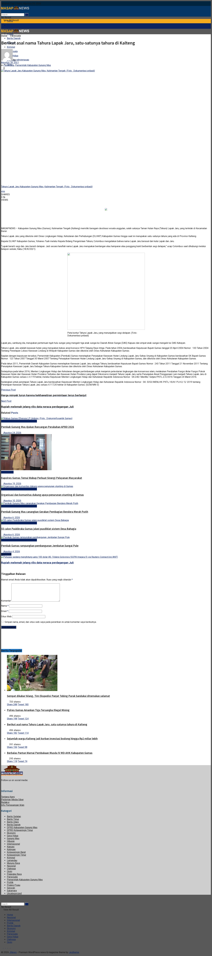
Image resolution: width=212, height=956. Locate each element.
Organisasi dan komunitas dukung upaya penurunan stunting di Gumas (42, 494)
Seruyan (11, 887)
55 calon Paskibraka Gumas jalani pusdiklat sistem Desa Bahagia (38, 528)
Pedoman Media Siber (12, 799)
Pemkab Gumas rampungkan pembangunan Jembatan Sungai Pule (39, 545)
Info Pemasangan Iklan (12, 805)
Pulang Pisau (13, 885)
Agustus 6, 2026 (11, 517)
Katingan (11, 849)
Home (10, 21)
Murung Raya (13, 863)
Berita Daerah (13, 38)
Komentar (6, 600)
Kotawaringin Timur (16, 855)
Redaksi (5, 802)
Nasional (11, 25)
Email (4, 611)
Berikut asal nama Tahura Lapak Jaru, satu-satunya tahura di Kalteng (47, 724)
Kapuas (10, 846)
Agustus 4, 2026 (11, 551)
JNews (13, 952)
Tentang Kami (8, 796)
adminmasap (22, 59)
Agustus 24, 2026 (12, 432)
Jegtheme (74, 952)
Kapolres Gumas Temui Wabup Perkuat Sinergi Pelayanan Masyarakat (41, 478)
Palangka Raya (14, 874)
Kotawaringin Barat (16, 852)
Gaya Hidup (12, 835)
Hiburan (11, 841)
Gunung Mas (7, 472)
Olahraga (11, 868)
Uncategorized (14, 893)
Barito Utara (13, 822)
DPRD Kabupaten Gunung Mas (22, 827)
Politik (10, 882)
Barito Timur (13, 819)
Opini (9, 871)
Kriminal (11, 47)
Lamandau (12, 860)
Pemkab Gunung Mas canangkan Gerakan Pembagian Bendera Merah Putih (44, 511)
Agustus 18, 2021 (10, 62)
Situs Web (6, 616)
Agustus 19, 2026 (12, 483)
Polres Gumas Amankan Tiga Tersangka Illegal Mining (38, 710)
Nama (5, 605)
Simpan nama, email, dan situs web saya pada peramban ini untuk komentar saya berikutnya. (50, 622)
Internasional (13, 844)
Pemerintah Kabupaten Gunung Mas (33, 65)
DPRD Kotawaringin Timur (20, 830)
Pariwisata (15, 35)
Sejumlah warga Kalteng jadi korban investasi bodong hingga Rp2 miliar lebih (52, 738)
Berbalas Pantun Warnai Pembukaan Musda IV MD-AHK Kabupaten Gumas (49, 753)
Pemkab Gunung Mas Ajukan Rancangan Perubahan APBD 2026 (37, 427)
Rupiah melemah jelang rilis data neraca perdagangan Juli (37, 562)
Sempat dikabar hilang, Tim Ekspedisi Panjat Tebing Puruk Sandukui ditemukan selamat (58, 696)
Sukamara (12, 890)
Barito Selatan (14, 816)
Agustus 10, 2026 (12, 500)
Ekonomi (11, 833)
